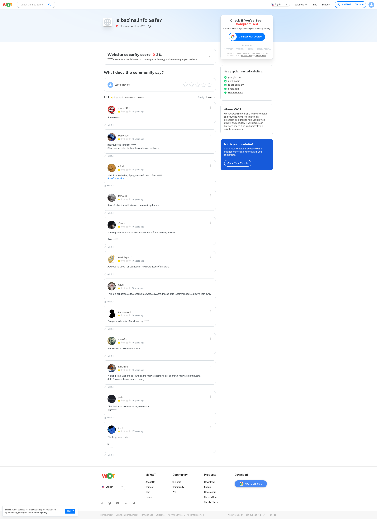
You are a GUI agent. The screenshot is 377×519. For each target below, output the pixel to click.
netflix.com (234, 81)
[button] (301, 5)
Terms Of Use (246, 56)
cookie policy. (40, 512)
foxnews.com (235, 92)
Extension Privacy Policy (127, 515)
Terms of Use (147, 515)
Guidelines (161, 515)
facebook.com (236, 85)
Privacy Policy (261, 56)
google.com (234, 77)
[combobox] (36, 5)
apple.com (233, 88)
